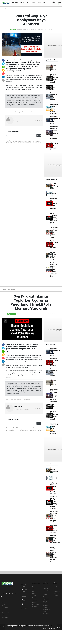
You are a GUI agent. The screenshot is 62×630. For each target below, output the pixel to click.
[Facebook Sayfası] (2, 593)
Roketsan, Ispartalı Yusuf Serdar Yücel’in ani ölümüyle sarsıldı (54, 78)
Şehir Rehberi (46, 609)
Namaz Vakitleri (45, 593)
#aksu (8, 399)
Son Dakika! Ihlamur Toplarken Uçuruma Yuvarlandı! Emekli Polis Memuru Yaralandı (53, 218)
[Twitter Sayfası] (4, 593)
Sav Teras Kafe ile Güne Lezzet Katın (54, 186)
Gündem (34, 606)
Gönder (39, 135)
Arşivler (24, 601)
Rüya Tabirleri (57, 593)
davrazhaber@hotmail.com (21, 122)
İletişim (25, 609)
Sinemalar (46, 605)
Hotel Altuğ (53, 193)
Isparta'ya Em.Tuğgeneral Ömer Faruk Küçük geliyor (55, 120)
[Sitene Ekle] (5, 597)
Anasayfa (4, 9)
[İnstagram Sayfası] (7, 593)
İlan (27, 2)
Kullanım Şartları (5, 613)
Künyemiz (24, 606)
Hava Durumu (45, 587)
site (24, 75)
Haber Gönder (4, 617)
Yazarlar (24, 596)
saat (32, 75)
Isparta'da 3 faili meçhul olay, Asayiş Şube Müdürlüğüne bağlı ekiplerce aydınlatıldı (54, 132)
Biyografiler (57, 591)
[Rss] (16, 593)
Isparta (10, 9)
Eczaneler (45, 597)
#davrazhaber (31, 112)
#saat (12, 112)
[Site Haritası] (2, 597)
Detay (46, 628)
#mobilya (18, 112)
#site (7, 112)
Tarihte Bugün (45, 602)
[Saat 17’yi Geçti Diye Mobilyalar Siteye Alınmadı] (22, 44)
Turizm (38, 2)
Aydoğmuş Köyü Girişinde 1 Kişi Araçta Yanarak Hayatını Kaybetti (53, 203)
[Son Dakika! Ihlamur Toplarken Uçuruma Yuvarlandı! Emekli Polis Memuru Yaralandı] (22, 329)
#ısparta (13, 399)
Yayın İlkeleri (4, 605)
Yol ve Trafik (46, 591)
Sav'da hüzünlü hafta (52, 87)
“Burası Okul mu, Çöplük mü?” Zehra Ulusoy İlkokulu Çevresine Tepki (54, 232)
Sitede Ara (56, 587)
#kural (23, 112)
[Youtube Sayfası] (10, 593)
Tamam (52, 628)
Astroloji (56, 595)
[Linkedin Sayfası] (13, 593)
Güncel (22, 2)
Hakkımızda (4, 603)
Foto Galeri (24, 585)
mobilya (17, 77)
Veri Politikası (4, 607)
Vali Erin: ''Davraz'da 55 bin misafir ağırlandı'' (53, 96)
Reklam (32, 2)
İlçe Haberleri (11, 289)
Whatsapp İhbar (5, 615)
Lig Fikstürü (46, 599)
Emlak (44, 2)
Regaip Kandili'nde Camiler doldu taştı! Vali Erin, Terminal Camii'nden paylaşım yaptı (53, 269)
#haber (19, 399)
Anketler (56, 589)
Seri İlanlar (46, 607)
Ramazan (15, 2)
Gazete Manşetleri (46, 612)
